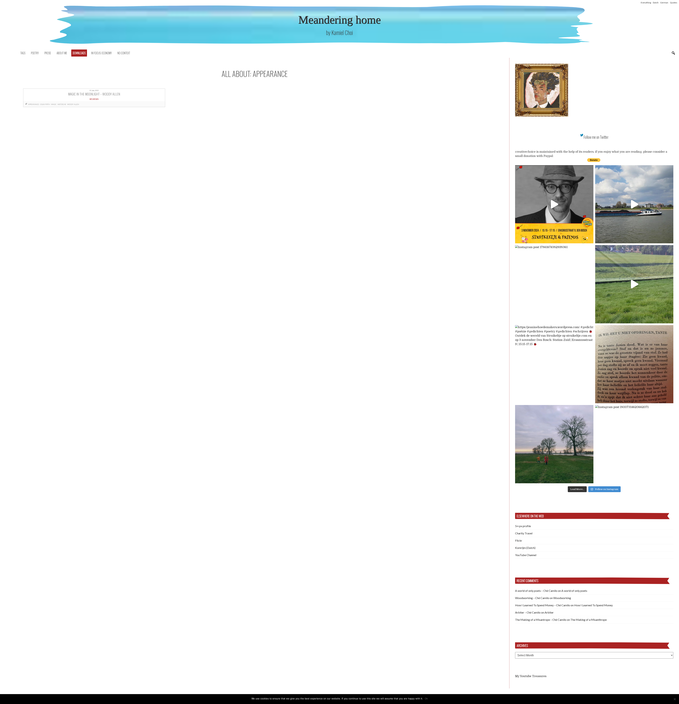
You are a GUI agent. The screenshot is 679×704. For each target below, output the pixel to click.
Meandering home (339, 19)
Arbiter (549, 612)
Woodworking (562, 598)
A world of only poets (574, 590)
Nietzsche (61, 104)
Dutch (655, 2)
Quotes (673, 2)
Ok (426, 698)
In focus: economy (101, 53)
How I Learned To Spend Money (593, 605)
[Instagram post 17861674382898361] (554, 284)
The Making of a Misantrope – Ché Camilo (540, 619)
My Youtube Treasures (530, 676)
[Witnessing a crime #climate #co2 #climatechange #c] (634, 204)
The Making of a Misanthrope (588, 619)
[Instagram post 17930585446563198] (634, 364)
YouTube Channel (525, 555)
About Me (62, 53)
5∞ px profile (523, 526)
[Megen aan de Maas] (554, 444)
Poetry (35, 53)
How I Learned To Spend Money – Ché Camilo (542, 605)
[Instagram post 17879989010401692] (634, 284)
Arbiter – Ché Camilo (528, 612)
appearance (33, 104)
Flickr (518, 540)
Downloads (79, 53)
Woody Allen (73, 104)
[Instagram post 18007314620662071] (634, 444)
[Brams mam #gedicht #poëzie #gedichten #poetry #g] (554, 204)
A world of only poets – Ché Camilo (536, 590)
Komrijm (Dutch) (525, 547)
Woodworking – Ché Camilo (532, 598)
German (664, 2)
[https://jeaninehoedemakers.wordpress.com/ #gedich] (554, 364)
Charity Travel (523, 533)
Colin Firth (45, 104)
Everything (646, 2)
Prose (47, 53)
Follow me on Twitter (596, 137)
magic (53, 104)
